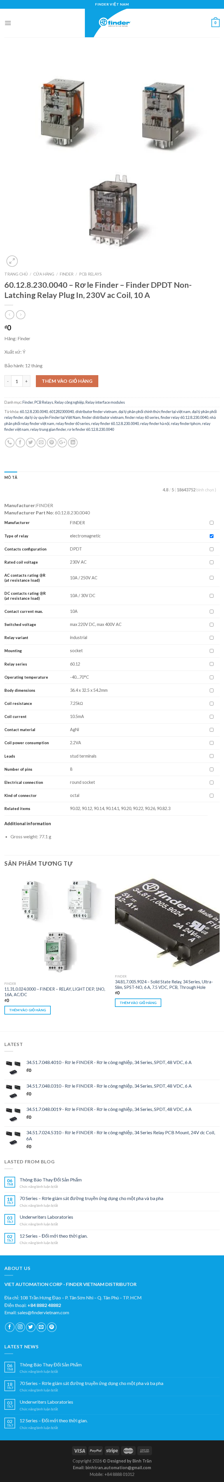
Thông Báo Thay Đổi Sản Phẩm (51, 1179)
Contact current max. (23, 611)
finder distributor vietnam (103, 417)
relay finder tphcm (186, 423)
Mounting (13, 650)
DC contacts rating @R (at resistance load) (25, 596)
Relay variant (16, 637)
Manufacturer (17, 522)
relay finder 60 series (73, 423)
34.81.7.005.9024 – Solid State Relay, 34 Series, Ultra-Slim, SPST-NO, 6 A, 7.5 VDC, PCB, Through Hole (164, 984)
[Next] (219, 952)
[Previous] (4, 952)
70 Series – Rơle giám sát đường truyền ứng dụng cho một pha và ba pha (91, 1198)
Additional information (27, 823)
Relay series (15, 664)
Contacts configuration (25, 549)
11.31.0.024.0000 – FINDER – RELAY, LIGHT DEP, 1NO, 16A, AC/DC (54, 992)
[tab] (10, 477)
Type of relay (16, 536)
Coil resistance (18, 703)
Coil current (15, 716)
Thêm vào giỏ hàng (67, 381)
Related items (17, 808)
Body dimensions (19, 690)
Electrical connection (23, 782)
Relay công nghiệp (69, 402)
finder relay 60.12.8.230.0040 (184, 417)
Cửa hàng (43, 274)
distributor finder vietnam (96, 411)
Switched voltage (20, 624)
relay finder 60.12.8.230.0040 (115, 423)
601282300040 (61, 411)
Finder (67, 274)
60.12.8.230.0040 (34, 411)
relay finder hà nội (154, 423)
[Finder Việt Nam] (112, 23)
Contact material (19, 729)
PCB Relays (90, 274)
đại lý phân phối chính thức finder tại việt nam (154, 411)
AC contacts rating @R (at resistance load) (25, 578)
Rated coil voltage (21, 562)
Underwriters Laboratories (46, 1217)
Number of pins (18, 769)
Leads (9, 756)
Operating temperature (26, 677)
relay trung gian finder (48, 429)
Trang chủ (16, 274)
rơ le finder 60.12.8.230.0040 (90, 429)
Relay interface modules (105, 402)
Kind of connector (20, 795)
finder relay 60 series (142, 417)
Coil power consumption (26, 742)
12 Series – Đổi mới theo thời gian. (54, 1235)
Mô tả (10, 477)
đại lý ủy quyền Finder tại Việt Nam (52, 417)
